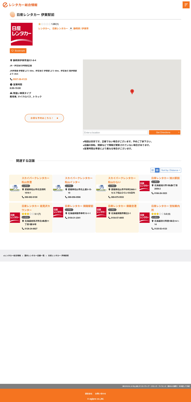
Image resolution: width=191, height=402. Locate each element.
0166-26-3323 (160, 193)
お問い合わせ (100, 393)
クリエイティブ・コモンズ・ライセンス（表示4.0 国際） (158, 386)
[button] (132, 91)
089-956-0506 (74, 197)
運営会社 (88, 393)
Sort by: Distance (169, 170)
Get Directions (163, 132)
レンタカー (43, 28)
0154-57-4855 (117, 217)
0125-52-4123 (160, 228)
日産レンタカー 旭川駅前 (165, 178)
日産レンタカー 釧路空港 (122, 206)
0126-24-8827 (31, 228)
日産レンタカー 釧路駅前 (79, 206)
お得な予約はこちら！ (42, 118)
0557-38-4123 (20, 79)
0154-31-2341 (74, 217)
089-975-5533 (117, 197)
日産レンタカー (60, 28)
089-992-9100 (31, 197)
